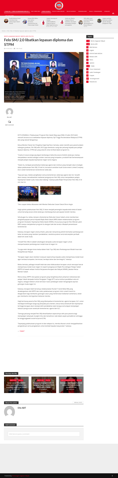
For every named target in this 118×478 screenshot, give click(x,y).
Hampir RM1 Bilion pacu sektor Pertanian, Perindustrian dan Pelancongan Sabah (33, 22)
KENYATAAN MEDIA (58, 11)
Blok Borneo (71, 11)
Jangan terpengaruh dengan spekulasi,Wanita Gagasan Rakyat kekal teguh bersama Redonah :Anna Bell (52, 22)
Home (4, 31)
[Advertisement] (51, 118)
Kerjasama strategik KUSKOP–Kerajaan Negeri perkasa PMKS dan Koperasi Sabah (43, 385)
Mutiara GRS (35, 11)
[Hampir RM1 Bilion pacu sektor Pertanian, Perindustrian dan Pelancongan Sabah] (24, 22)
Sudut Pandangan (95, 11)
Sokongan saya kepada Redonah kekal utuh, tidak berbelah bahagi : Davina (71, 385)
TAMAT (22, 331)
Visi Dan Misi (9, 16)
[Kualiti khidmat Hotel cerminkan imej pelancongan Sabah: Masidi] (5, 21)
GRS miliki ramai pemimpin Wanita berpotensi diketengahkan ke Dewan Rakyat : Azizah (88, 22)
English (107, 11)
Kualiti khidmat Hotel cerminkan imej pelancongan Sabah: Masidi (14, 21)
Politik (7, 11)
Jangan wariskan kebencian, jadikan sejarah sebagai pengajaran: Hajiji (107, 21)
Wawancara (82, 11)
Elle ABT (9, 117)
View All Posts (78, 402)
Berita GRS (46, 11)
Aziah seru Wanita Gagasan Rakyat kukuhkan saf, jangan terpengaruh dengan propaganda (70, 22)
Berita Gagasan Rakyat (21, 11)
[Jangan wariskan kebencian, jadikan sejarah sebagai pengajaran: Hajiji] (99, 21)
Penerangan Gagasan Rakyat (20, 476)
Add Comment (9, 125)
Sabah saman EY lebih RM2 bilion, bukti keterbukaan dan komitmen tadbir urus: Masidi (16, 385)
